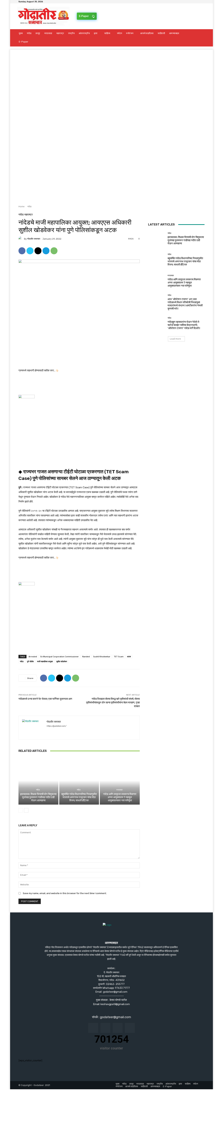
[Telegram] (46, 250)
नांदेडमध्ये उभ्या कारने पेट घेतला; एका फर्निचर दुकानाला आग (45, 698)
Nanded (86, 656)
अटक (129, 656)
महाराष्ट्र (28, 214)
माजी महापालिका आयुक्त (45, 661)
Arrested (33, 656)
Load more (175, 338)
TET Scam (119, 656)
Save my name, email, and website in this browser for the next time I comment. (65, 893)
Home (21, 206)
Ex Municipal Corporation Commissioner (59, 656)
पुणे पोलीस (30, 661)
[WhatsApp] (54, 250)
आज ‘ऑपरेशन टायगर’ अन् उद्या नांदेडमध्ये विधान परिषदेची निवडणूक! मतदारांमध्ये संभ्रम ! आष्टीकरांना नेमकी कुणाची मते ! (185, 304)
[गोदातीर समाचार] (21, 238)
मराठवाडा (119, 790)
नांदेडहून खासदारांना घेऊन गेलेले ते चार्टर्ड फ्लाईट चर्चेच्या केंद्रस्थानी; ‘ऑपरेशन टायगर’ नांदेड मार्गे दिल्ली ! (184, 325)
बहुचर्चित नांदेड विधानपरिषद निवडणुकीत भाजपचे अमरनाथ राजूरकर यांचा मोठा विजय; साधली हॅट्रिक (79, 797)
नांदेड (29, 206)
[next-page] (26, 810)
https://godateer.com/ (56, 726)
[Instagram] (105, 1028)
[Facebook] (21, 250)
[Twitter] (29, 250)
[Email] (37, 250)
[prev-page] (20, 810)
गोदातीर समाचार (33, 239)
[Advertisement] (111, 74)
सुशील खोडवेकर (61, 661)
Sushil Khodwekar (101, 656)
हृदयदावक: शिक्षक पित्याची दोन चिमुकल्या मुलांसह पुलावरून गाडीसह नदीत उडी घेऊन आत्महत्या (38, 797)
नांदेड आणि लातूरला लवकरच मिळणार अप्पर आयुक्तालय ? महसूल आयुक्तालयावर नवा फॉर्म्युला (119, 797)
